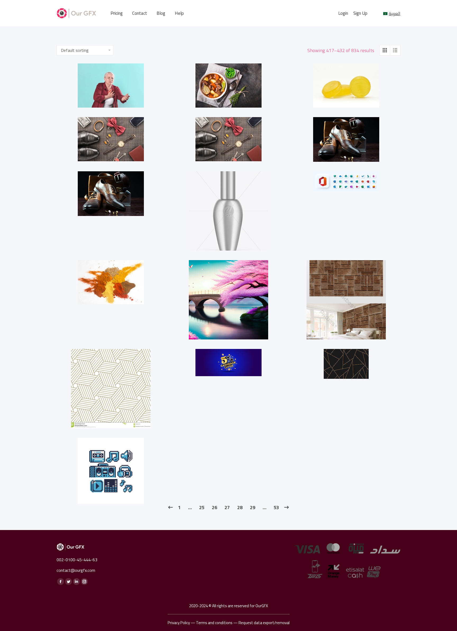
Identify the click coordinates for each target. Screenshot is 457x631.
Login (343, 13)
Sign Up (360, 13)
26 (214, 507)
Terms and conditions (214, 623)
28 (240, 507)
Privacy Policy (179, 623)
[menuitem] (116, 13)
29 (252, 507)
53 (276, 507)
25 (201, 507)
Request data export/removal (264, 623)
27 (227, 507)
